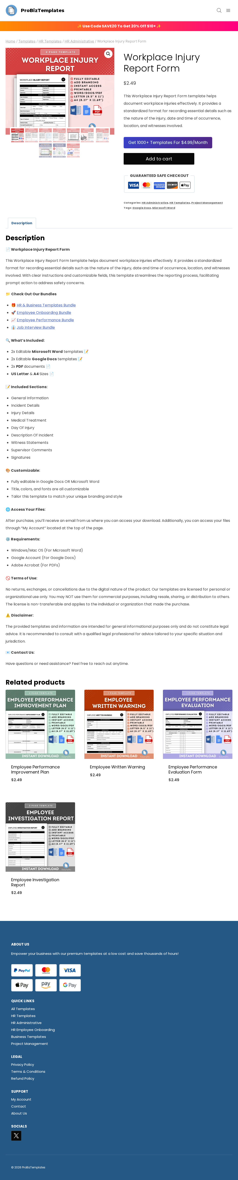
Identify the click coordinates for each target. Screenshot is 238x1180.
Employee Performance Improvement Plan (35, 769)
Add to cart (159, 159)
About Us (19, 1113)
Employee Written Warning (117, 767)
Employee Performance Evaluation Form (193, 769)
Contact (18, 1106)
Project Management (207, 203)
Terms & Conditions (28, 1071)
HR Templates (179, 203)
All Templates (23, 1008)
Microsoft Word (163, 208)
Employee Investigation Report (35, 882)
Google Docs (141, 208)
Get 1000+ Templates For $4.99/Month (168, 142)
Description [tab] (21, 223)
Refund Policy (22, 1078)
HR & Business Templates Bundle (46, 305)
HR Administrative (155, 203)
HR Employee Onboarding (33, 1029)
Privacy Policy (22, 1064)
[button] (108, 54)
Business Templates (28, 1036)
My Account (21, 1099)
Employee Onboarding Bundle (44, 312)
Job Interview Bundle (36, 327)
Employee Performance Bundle (45, 320)
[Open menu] (228, 10)
